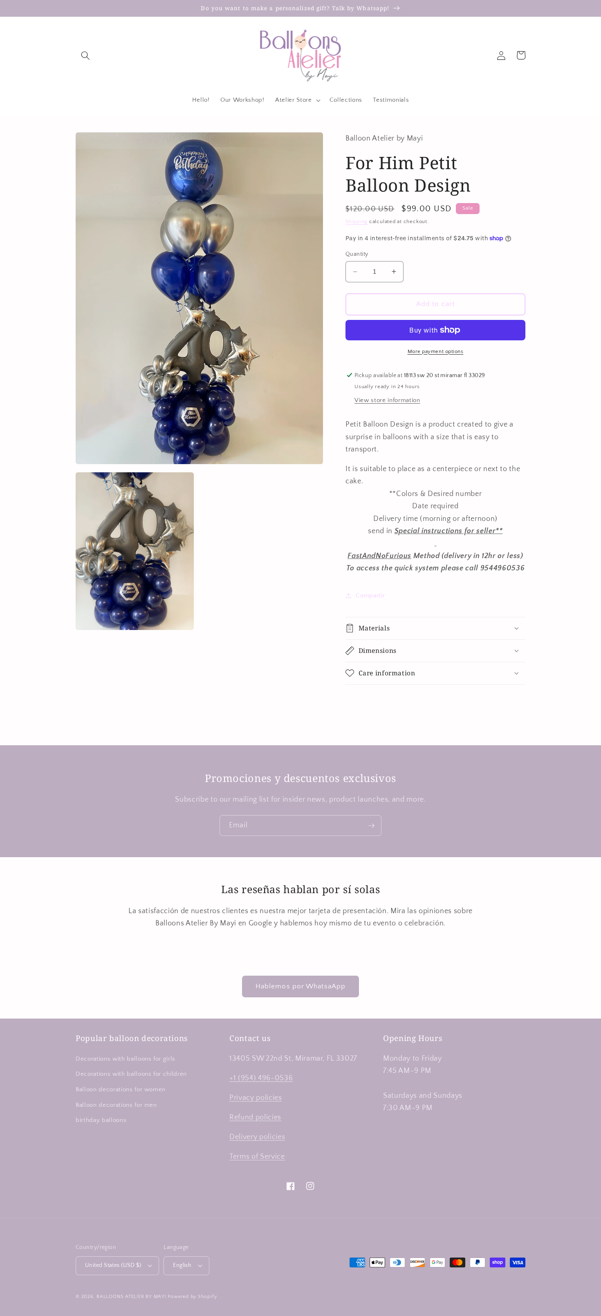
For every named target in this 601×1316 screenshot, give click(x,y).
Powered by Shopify (192, 1296)
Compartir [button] (370, 595)
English (182, 1265)
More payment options (436, 351)
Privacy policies (255, 1098)
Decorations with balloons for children (131, 1073)
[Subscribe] (371, 825)
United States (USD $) (113, 1265)
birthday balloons (101, 1120)
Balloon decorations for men (116, 1105)
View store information (387, 400)
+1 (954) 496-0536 (261, 1078)
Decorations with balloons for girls (125, 1058)
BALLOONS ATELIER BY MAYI (131, 1296)
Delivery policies (257, 1137)
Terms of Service (257, 1157)
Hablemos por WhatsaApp (300, 986)
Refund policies (255, 1117)
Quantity (356, 254)
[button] (85, 55)
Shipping (356, 221)
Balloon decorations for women (121, 1089)
